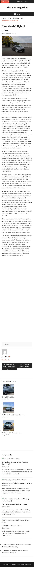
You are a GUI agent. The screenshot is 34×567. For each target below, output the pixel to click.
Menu (18, 14)
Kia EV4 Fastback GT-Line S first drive (13, 415)
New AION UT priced (22, 1)
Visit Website (6, 360)
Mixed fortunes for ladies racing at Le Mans (17, 483)
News (7, 344)
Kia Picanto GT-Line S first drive (11, 433)
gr (15, 33)
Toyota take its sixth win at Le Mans (14, 504)
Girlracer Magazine (17, 7)
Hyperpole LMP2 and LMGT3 (11, 526)
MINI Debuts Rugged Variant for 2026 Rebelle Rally (15, 463)
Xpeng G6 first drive (8, 397)
